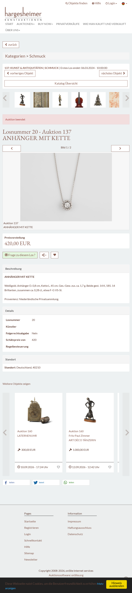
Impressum (74, 521)
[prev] (12, 148)
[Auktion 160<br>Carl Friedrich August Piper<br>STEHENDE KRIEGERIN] (60, 100)
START (9, 23)
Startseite (30, 521)
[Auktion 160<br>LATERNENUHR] (38, 410)
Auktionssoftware (59, 575)
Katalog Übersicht (66, 83)
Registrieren (31, 527)
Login (27, 534)
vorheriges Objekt (21, 73)
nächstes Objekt (111, 73)
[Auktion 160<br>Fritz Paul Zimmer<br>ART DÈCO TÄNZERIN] (22, 100)
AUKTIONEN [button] (25, 23)
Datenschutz (75, 534)
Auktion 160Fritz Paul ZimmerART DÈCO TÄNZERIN (82, 435)
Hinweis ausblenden (116, 584)
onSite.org (77, 575)
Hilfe (27, 546)
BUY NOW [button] (44, 23)
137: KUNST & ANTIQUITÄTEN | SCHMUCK (31, 67)
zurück (12, 44)
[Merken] (54, 255)
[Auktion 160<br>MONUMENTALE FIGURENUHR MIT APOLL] (98, 100)
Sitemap (29, 553)
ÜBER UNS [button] (11, 30)
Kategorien (15, 55)
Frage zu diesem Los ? (21, 255)
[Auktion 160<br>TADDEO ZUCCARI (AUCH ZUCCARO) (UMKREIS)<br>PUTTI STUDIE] (117, 100)
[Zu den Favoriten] (58, 467)
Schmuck (37, 55)
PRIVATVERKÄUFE (68, 23)
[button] (76, 3)
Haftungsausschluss (79, 527)
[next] (120, 148)
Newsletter (30, 559)
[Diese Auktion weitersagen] (44, 255)
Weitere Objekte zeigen (16, 383)
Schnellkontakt (33, 540)
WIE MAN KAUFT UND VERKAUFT (104, 23)
